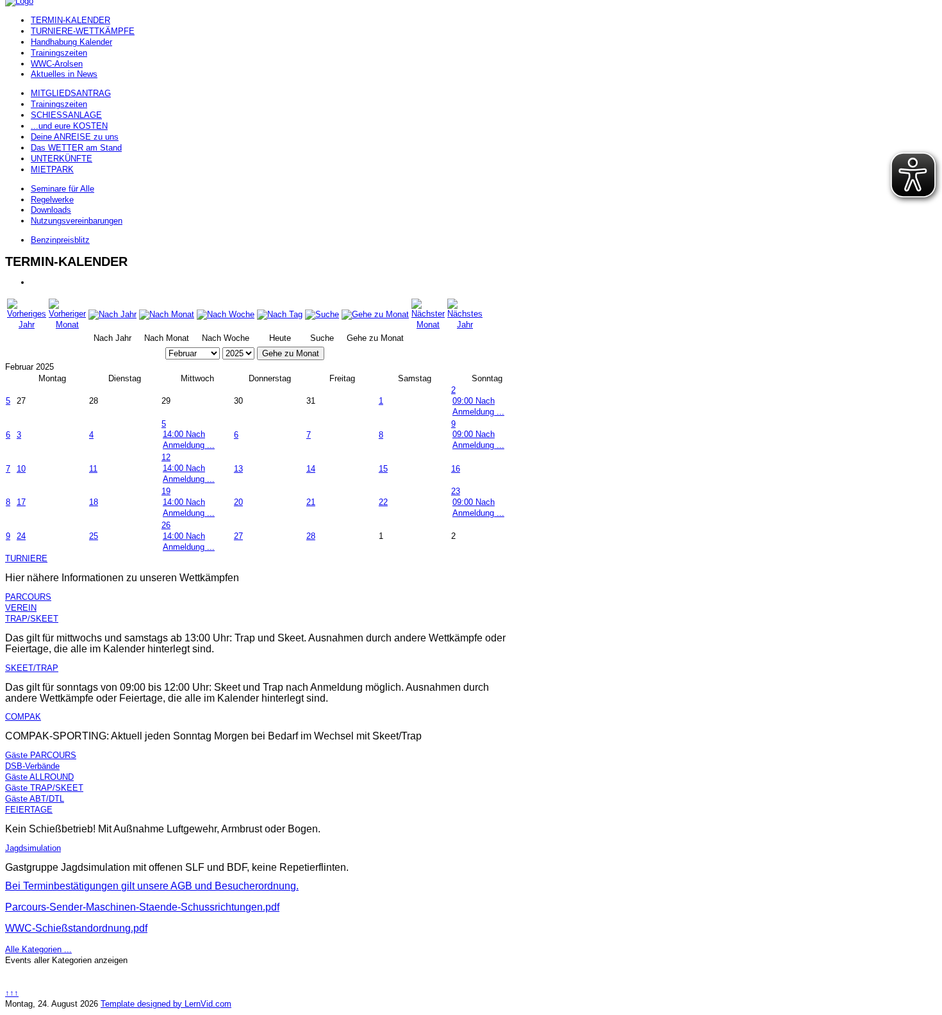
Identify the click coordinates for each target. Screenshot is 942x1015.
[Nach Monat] (166, 314)
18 (93, 502)
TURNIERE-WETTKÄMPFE (83, 31)
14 (310, 469)
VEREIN (21, 608)
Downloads (51, 210)
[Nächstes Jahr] (465, 324)
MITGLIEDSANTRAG (71, 93)
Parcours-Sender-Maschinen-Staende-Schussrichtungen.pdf (142, 907)
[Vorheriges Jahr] (26, 324)
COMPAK (23, 717)
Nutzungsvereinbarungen (76, 221)
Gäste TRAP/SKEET (44, 788)
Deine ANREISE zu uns (75, 137)
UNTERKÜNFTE (61, 158)
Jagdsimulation (33, 848)
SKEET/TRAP (31, 668)
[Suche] (322, 314)
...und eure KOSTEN (69, 126)
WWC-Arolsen (57, 64)
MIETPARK (52, 169)
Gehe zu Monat (290, 353)
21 (310, 502)
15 (383, 469)
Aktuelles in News (64, 74)
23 (455, 491)
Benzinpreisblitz (60, 240)
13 (238, 469)
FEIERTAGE (29, 809)
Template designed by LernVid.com (166, 1004)
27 (238, 536)
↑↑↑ (12, 993)
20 (238, 502)
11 (93, 469)
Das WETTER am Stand (76, 148)
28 (310, 536)
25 (93, 536)
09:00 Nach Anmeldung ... (478, 406)
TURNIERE (26, 558)
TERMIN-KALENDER (70, 20)
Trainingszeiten (59, 53)
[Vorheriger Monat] (67, 324)
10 (21, 469)
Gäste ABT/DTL (34, 799)
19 (165, 491)
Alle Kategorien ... (38, 949)
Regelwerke (52, 199)
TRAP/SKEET (31, 618)
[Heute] (279, 314)
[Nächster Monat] (428, 324)
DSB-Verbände (32, 766)
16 (455, 469)
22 (383, 502)
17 (21, 502)
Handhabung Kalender (71, 42)
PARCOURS (28, 597)
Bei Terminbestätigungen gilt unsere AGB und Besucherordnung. (152, 885)
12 (165, 457)
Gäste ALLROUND (39, 777)
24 (21, 536)
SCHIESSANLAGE (66, 115)
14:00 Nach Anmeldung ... (189, 439)
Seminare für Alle (62, 189)
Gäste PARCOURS (40, 755)
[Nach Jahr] (112, 314)
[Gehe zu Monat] (375, 314)
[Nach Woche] (225, 314)
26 (165, 525)
